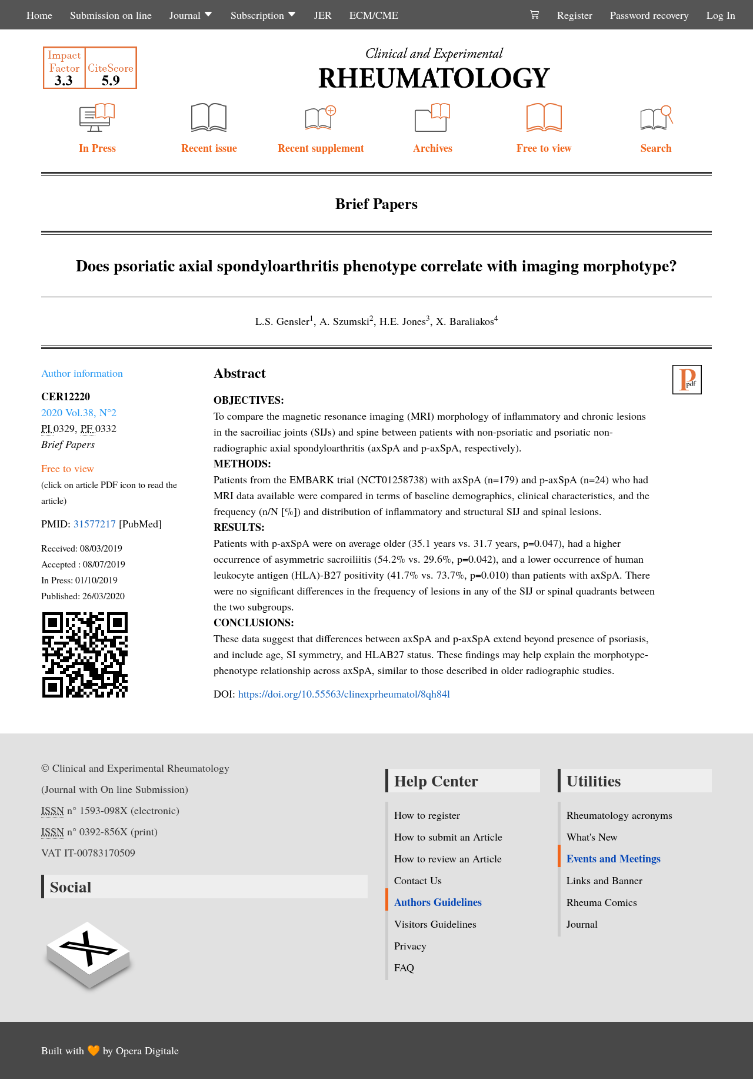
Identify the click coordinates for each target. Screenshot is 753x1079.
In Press (97, 147)
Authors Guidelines (438, 901)
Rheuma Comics (602, 902)
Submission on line (111, 15)
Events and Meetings (614, 858)
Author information (82, 373)
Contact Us (418, 880)
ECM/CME (373, 15)
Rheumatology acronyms (619, 815)
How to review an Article (448, 858)
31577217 (95, 523)
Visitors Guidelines (435, 924)
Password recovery (649, 15)
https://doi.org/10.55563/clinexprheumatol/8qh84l (344, 693)
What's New (592, 836)
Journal (186, 15)
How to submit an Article (448, 836)
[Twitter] (88, 948)
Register (574, 15)
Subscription (259, 15)
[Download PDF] (692, 379)
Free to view (544, 147)
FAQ (404, 967)
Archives (432, 147)
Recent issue (209, 147)
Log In (721, 15)
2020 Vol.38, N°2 (78, 412)
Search (656, 147)
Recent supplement (321, 147)
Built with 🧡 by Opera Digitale (110, 1050)
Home (39, 15)
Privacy (410, 945)
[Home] (434, 67)
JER (323, 15)
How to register (427, 815)
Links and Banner (604, 880)
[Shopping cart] (534, 14)
